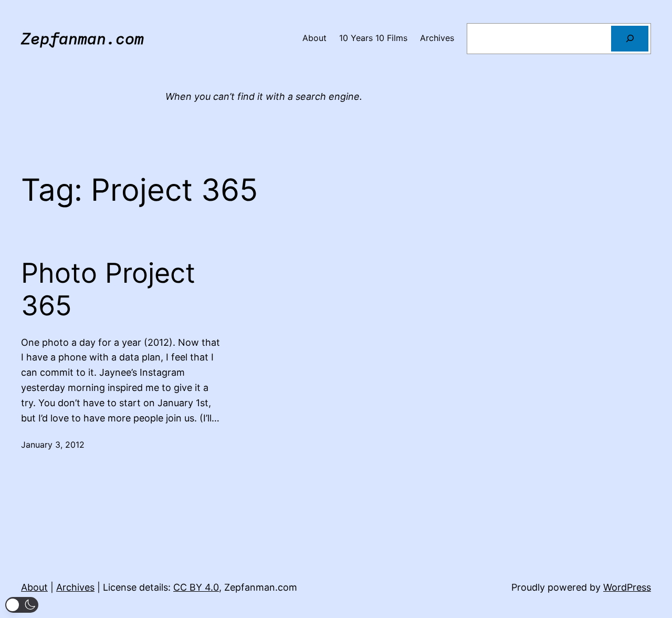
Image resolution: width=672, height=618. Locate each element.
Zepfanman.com (82, 38)
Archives (75, 587)
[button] (21, 605)
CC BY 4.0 (196, 587)
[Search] (629, 39)
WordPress (627, 587)
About (34, 587)
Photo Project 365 (108, 289)
